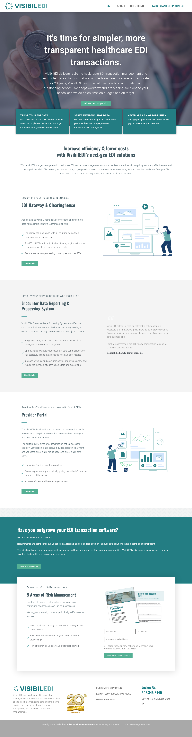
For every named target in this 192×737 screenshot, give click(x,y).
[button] (145, 6)
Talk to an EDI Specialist (168, 5)
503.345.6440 (152, 692)
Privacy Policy (73, 724)
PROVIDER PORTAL (106, 699)
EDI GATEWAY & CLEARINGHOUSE (113, 694)
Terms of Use (87, 724)
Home (108, 5)
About (121, 5)
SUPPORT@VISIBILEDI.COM (156, 699)
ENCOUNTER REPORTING (109, 688)
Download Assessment (118, 655)
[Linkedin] (143, 703)
